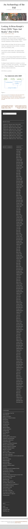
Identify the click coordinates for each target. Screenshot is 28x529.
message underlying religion (8, 448)
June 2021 (18, 247)
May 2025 (18, 173)
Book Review (5, 421)
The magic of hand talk (7, 490)
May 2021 (18, 249)
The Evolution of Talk (7, 487)
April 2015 (18, 356)
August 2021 (19, 244)
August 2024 (19, 187)
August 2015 (19, 350)
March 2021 (18, 252)
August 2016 (19, 331)
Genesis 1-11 (5, 433)
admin (13, 33)
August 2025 (19, 168)
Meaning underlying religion (8, 444)
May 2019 (18, 279)
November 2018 (19, 288)
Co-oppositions (6, 422)
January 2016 (19, 342)
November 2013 (19, 383)
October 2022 (19, 222)
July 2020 (18, 260)
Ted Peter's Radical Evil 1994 (9, 482)
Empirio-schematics (7, 429)
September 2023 (19, 205)
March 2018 (18, 301)
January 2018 (19, 304)
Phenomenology (6, 460)
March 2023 (18, 214)
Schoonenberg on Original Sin (9, 476)
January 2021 (19, 253)
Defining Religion (6, 427)
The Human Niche (6, 489)
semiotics (12, 98)
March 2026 (18, 157)
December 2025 (19, 162)
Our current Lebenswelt (7, 454)
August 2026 (19, 149)
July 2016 (18, 332)
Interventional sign (6, 441)
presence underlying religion (8, 465)
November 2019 (19, 269)
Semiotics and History (7, 478)
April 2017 (18, 318)
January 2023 (19, 217)
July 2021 (18, 246)
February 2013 (19, 397)
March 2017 (18, 320)
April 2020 (18, 265)
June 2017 (18, 315)
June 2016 (18, 334)
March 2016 (18, 339)
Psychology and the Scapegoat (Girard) (11, 468)
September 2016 (19, 329)
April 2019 (18, 280)
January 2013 (19, 399)
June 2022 (18, 228)
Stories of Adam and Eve (8, 481)
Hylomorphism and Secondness (9, 436)
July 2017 (18, 313)
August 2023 (19, 206)
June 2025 (18, 171)
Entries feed (5, 507)
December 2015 (19, 343)
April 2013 (18, 394)
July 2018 (18, 294)
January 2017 (19, 323)
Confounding (5, 425)
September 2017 (19, 310)
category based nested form (17, 95)
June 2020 (18, 261)
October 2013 (19, 384)
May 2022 (18, 230)
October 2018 (19, 290)
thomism (17, 98)
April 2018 (18, 299)
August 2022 (19, 225)
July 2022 (18, 227)
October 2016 (19, 328)
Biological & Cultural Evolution (9, 418)
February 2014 (19, 378)
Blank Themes (18, 522)
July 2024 (18, 189)
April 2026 (18, 156)
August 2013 (19, 388)
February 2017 (19, 321)
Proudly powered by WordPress (21, 521)
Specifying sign (6, 479)
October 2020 (19, 255)
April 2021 (18, 250)
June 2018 (18, 296)
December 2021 (19, 238)
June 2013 (18, 391)
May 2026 (18, 154)
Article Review (6, 414)
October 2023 (19, 203)
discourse (8, 97)
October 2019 (19, 271)
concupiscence (3, 97)
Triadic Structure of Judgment (9, 493)
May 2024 (18, 192)
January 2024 (19, 198)
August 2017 (19, 312)
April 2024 (18, 194)
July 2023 (18, 208)
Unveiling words (6, 495)
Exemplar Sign (6, 430)
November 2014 (19, 364)
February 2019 (19, 283)
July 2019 (18, 276)
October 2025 (19, 165)
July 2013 (18, 389)
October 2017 (19, 309)
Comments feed (6, 509)
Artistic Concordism (7, 416)
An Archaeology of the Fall (14, 6)
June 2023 (18, 209)
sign (15, 98)
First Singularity (6, 432)
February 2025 (19, 178)
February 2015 (19, 359)
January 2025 (19, 179)
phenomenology (6, 462)
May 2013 (18, 392)
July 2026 (18, 151)
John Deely (16, 97)
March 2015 (18, 358)
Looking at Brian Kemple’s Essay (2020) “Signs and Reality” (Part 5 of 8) (7, 107)
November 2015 (19, 345)
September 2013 (19, 386)
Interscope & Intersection (20, 94)
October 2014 (19, 365)
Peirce (2, 98)
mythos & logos (6, 451)
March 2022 (18, 233)
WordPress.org (6, 511)
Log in (4, 506)
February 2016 (19, 340)
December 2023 (19, 200)
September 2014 (19, 367)
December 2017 (19, 306)
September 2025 (19, 167)
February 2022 (19, 235)
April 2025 (18, 175)
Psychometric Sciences (8, 470)
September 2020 (19, 257)
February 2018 (19, 302)
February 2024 (19, 197)
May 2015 (18, 354)
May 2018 (18, 298)
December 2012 (19, 400)
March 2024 (18, 195)
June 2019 (18, 277)
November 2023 (19, 201)
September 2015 (19, 348)
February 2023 (19, 216)
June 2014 (18, 372)
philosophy (6, 98)
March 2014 (18, 377)
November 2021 (19, 239)
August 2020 (19, 258)
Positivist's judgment (7, 463)
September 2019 (19, 272)
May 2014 (18, 373)
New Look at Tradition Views (9, 452)
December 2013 (19, 381)
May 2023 (18, 211)
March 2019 (18, 282)
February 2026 (19, 159)
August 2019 (19, 274)
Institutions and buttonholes (8, 438)
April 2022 (18, 231)
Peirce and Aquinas (4, 95)
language (20, 97)
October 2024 (19, 184)
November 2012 (19, 402)
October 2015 (19, 347)
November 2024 (19, 182)
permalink (3, 99)
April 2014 (18, 375)
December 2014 (19, 362)
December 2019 (19, 268)
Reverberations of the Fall (8, 471)
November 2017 (19, 307)
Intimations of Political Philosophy (10, 443)
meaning (23, 97)
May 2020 (18, 263)
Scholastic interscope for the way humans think (13, 474)
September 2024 (19, 186)
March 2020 (18, 266)
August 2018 (19, 293)
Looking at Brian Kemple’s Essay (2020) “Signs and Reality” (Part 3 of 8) (21, 107)
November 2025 (19, 164)
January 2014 (19, 380)
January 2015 (19, 361)
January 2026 (19, 160)
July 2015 (18, 351)
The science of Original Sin (8, 492)
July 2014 (18, 370)
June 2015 (18, 353)
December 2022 (19, 219)
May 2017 (18, 317)
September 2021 (19, 242)
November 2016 (19, 326)
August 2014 (19, 369)
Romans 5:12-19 (6, 473)
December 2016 (19, 324)
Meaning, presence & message (9, 446)
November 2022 (19, 220)
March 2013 (18, 395)
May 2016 (18, 336)
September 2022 (19, 223)
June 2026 (18, 152)
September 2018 (19, 291)
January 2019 (19, 285)
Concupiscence (12, 94)
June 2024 (18, 190)
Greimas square (6, 435)
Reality (9, 98)
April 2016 (18, 337)
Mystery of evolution (7, 449)
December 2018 (19, 287)
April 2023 (18, 212)
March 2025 (18, 176)
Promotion (5, 466)
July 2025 (18, 170)
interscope (12, 97)
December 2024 (19, 181)
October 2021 (19, 241)
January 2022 (19, 236)
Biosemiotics (5, 419)
